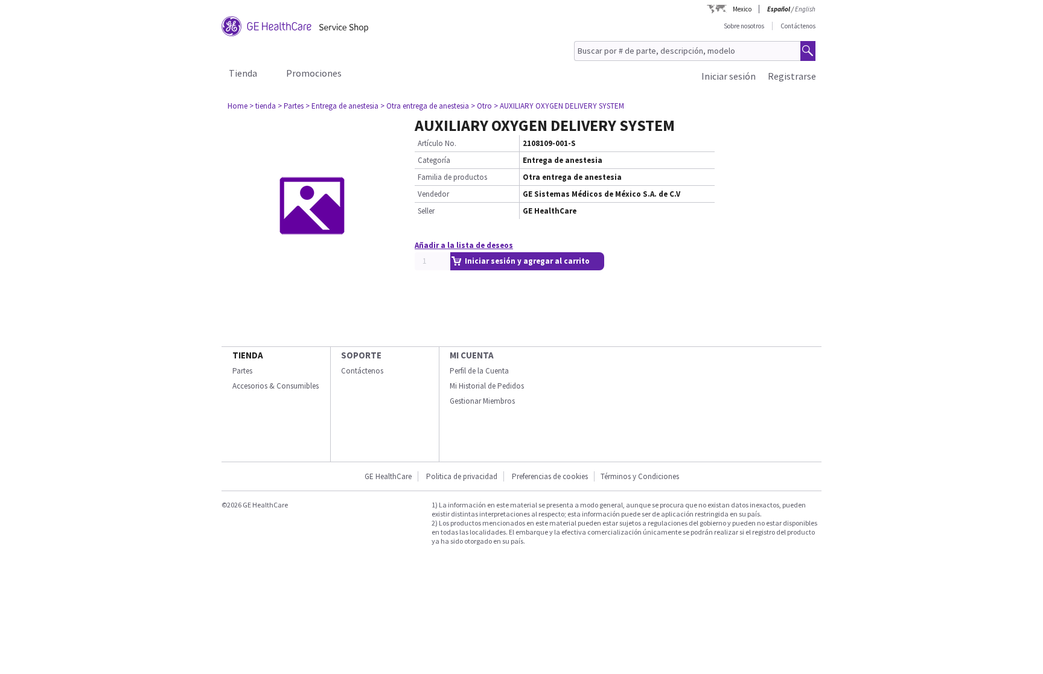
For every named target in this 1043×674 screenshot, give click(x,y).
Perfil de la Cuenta (479, 371)
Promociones (314, 73)
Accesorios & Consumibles (275, 386)
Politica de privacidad (461, 476)
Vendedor (433, 194)
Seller (426, 211)
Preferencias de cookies (550, 476)
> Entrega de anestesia (341, 106)
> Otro (481, 106)
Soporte (361, 355)
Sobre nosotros (744, 26)
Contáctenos (797, 26)
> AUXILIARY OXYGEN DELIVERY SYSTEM (559, 106)
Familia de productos (452, 177)
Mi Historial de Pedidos (487, 386)
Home (237, 106)
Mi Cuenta (472, 355)
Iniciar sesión (728, 76)
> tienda (262, 106)
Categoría (434, 160)
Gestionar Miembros (482, 401)
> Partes (291, 106)
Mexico (742, 9)
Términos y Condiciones (640, 476)
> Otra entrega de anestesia (424, 106)
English (805, 9)
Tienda (243, 73)
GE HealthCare (388, 476)
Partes (242, 371)
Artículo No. (437, 143)
